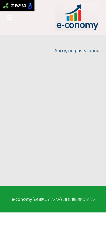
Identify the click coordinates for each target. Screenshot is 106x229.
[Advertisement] (53, 130)
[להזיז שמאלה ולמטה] (4, 7)
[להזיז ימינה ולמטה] (7, 7)
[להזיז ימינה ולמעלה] (7, 4)
